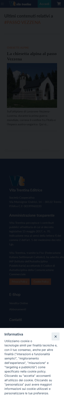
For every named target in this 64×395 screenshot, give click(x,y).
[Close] (55, 336)
